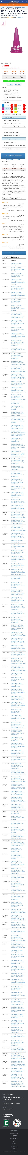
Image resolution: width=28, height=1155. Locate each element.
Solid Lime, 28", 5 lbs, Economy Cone (16, 674)
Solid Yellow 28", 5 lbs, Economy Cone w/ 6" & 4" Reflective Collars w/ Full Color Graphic (17, 1043)
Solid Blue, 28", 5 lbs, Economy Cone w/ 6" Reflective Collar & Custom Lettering (18, 308)
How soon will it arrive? (13, 159)
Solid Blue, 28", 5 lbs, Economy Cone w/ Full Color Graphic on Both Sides (18, 383)
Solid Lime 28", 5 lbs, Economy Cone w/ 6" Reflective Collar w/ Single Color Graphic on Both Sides (18, 779)
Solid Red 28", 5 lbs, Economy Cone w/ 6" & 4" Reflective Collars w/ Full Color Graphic (17, 897)
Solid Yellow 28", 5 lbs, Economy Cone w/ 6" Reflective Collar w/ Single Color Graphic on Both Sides (18, 1056)
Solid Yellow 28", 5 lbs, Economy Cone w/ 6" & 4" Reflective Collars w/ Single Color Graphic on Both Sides (18, 1063)
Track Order (14, 1150)
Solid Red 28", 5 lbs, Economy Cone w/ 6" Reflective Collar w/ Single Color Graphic (17, 884)
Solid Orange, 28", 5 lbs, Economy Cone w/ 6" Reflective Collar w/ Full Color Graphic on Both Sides (18, 528)
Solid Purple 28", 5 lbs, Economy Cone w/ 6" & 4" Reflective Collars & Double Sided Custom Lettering (18, 572)
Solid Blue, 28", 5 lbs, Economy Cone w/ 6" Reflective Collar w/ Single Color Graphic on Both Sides (18, 369)
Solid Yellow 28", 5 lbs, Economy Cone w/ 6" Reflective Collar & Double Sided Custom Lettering (17, 1002)
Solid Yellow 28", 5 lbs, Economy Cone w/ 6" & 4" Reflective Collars (17, 962)
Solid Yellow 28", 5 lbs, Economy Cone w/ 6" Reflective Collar (16, 988)
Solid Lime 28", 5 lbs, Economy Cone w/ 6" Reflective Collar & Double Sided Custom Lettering (17, 725)
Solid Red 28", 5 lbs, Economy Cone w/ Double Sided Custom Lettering (17, 836)
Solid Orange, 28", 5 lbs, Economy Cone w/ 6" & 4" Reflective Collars (17, 413)
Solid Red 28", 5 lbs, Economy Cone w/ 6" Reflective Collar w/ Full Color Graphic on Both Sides (18, 938)
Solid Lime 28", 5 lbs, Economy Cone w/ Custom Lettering (17, 679)
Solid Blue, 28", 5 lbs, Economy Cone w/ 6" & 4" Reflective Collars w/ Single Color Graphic (18, 336)
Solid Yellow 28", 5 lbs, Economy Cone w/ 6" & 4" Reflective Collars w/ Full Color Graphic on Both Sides (18, 1084)
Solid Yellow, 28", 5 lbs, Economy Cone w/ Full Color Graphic (18, 1036)
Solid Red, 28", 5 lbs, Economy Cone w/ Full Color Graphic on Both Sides (18, 931)
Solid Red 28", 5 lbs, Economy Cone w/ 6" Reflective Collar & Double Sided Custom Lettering (17, 864)
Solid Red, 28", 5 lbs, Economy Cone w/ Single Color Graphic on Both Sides (18, 911)
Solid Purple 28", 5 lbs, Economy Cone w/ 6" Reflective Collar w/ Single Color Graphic (17, 600)
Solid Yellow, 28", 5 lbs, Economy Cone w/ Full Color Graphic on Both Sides (18, 1070)
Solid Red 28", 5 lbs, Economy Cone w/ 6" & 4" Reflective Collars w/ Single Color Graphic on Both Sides (18, 925)
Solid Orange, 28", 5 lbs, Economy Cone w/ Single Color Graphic (17, 467)
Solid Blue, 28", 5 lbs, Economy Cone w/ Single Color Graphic (17, 329)
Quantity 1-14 (6, 76)
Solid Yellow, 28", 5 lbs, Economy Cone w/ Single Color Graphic (17, 1016)
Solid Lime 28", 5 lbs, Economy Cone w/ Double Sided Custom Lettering (17, 698)
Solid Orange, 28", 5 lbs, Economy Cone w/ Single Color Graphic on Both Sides (18, 501)
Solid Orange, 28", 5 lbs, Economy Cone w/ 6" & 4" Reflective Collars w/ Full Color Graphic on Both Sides (18, 535)
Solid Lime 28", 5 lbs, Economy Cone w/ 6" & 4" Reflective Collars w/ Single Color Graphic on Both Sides (18, 786)
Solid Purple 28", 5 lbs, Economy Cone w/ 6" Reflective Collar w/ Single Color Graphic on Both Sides (18, 640)
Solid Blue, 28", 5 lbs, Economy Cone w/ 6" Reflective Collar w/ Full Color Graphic (17, 356)
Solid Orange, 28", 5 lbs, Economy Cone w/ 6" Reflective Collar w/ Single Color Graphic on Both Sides (18, 508)
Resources (14, 1145)
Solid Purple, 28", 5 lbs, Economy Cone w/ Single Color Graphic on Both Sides (18, 634)
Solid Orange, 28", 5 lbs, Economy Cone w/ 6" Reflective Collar (17, 440)
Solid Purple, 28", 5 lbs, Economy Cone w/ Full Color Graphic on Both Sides (18, 654)
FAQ (14, 1140)
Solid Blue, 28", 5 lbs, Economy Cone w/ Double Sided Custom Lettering (17, 288)
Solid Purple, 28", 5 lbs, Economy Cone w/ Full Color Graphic (18, 613)
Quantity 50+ (22, 76)
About (14, 1141)
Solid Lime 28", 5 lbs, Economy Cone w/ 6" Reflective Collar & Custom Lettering (18, 718)
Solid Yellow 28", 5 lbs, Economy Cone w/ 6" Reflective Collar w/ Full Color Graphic (17, 1030)
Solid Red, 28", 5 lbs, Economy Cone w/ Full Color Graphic (18, 890)
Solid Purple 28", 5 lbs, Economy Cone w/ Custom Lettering (17, 546)
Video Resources (14, 1146)
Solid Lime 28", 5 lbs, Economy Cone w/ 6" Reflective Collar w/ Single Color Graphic (17, 732)
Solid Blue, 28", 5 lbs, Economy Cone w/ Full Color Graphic (18, 349)
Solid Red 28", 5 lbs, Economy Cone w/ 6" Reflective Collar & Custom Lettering (18, 856)
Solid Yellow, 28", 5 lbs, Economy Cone (17, 951)
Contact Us (14, 1136)
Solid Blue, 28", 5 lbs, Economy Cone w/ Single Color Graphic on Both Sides (18, 362)
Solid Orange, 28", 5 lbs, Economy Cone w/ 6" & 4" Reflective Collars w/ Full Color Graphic (17, 495)
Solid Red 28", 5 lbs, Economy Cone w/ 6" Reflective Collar (16, 849)
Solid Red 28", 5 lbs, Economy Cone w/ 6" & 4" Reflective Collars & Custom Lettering (18, 830)
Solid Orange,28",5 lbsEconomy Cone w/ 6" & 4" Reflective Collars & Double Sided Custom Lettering (18, 433)
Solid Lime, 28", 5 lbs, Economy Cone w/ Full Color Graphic (18, 759)
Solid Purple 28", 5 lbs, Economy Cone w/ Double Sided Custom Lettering (17, 565)
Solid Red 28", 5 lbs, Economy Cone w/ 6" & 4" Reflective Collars (17, 823)
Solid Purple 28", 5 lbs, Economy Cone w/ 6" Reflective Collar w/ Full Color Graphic (17, 620)
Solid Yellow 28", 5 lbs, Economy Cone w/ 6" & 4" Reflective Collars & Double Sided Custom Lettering (18, 982)
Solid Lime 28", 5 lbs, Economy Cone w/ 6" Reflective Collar (16, 711)
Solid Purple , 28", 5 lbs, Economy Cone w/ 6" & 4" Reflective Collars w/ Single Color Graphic (18, 607)
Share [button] (11, 84)
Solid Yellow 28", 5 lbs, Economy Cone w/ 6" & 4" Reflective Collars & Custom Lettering (18, 969)
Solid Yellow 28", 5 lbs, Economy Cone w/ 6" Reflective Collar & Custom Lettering (18, 995)
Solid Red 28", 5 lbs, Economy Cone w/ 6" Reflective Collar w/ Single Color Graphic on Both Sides (18, 918)
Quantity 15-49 (14, 76)
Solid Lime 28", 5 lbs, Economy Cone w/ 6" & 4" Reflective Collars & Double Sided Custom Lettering (18, 705)
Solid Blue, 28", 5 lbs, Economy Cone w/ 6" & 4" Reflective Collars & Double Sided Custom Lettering (18, 295)
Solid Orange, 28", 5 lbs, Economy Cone (17, 402)
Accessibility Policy (14, 1133)
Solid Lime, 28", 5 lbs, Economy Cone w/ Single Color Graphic (17, 739)
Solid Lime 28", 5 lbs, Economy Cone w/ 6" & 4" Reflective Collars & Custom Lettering (18, 691)
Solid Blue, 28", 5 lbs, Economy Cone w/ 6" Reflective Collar (16, 301)
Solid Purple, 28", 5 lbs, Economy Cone (17, 541)
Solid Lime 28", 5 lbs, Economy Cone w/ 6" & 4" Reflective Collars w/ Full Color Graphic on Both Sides (18, 807)
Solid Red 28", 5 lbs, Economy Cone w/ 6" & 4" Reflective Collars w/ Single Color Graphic (18, 871)
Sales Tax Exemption (14, 1138)
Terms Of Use (14, 1135)
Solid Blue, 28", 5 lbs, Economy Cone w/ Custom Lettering (17, 269)
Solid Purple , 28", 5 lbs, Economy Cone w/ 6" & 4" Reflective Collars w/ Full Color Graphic (17, 627)
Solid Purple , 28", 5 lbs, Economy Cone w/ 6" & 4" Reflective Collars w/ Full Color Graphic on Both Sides (18, 668)
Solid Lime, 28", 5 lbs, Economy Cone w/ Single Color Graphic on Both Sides (18, 772)
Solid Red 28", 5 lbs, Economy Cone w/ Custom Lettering (17, 817)
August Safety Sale (8, 1109)
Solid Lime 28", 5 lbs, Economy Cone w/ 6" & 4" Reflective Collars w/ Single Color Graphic (18, 745)
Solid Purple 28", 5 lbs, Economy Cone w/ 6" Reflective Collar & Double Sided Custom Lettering (17, 592)
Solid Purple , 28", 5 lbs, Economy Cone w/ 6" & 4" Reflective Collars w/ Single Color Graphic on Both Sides (18, 648)
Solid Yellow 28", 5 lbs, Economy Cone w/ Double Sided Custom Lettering (17, 975)
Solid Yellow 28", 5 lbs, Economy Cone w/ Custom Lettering (17, 956)
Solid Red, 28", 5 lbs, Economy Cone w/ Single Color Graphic (17, 877)
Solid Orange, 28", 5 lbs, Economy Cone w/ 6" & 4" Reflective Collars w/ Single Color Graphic (18, 461)
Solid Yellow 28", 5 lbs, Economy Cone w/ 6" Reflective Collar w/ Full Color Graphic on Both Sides (18, 1077)
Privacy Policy (14, 1132)
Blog (14, 1148)
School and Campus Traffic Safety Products (11, 1104)
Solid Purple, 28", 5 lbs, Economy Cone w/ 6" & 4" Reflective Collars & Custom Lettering (18, 559)
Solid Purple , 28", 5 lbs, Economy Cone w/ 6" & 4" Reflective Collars (17, 552)
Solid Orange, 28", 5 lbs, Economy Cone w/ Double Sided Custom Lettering (17, 427)
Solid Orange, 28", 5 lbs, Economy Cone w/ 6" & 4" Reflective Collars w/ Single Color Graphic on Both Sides (18, 515)
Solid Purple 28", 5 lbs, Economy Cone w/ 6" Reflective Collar (17, 578)
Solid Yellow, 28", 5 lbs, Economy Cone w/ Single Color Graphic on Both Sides (18, 1049)
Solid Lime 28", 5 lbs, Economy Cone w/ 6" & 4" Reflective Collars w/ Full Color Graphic (17, 753)
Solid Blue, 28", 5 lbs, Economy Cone (16, 264)
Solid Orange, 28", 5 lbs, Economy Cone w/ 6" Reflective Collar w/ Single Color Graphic (17, 474)
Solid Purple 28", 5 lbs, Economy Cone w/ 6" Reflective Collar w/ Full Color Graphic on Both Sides (18, 661)
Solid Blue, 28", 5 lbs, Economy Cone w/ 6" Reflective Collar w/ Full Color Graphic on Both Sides (18, 390)
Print (19, 84)
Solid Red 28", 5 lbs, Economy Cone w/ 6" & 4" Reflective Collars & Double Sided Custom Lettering (18, 843)
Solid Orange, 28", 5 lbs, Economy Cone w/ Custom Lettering (17, 408)
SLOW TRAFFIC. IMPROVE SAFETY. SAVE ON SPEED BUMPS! (13, 1098)
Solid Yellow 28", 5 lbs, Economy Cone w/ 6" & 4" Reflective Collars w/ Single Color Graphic (18, 1009)
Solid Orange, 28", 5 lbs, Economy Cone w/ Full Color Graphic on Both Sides (18, 521)
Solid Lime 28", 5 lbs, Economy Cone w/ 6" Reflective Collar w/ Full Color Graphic (17, 766)
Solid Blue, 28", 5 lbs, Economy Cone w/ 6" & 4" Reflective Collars (17, 275)
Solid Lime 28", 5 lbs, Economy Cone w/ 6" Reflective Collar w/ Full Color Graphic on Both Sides (18, 799)
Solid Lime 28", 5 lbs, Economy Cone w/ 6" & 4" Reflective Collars (17, 685)
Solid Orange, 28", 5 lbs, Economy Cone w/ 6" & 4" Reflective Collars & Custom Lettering (18, 420)
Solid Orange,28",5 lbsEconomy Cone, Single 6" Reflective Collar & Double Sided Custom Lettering (18, 454)
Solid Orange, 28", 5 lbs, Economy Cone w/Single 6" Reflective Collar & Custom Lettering (18, 446)
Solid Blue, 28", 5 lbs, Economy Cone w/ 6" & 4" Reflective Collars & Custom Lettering (18, 282)
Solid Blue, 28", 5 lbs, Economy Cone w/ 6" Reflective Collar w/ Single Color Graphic (17, 322)
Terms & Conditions (14, 1130)
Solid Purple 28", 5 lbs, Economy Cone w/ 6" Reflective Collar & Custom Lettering (18, 585)
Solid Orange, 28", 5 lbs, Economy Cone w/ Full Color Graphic (18, 488)
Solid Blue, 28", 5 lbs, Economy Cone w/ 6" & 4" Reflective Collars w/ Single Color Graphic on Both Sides (18, 376)
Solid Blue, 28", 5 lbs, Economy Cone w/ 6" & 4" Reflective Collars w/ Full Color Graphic (17, 343)
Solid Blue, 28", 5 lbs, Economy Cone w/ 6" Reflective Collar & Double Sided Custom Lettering (17, 315)
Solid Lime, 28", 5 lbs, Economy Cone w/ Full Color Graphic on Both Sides (18, 793)
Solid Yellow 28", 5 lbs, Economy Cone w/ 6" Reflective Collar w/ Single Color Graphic (17, 1023)
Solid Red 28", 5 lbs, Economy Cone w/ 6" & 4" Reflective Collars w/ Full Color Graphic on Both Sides (18, 945)
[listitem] (7, 105)
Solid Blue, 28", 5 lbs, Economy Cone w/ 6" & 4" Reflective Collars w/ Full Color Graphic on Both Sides (18, 397)
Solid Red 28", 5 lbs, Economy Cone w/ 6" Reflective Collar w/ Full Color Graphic (17, 904)
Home (2, 7)
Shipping (14, 1143)
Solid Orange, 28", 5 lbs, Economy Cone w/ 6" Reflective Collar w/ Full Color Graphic (17, 481)
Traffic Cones (9, 7)
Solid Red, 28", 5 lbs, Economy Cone (16, 812)
